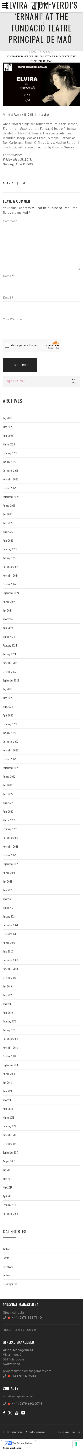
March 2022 (9, 820)
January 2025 (9, 558)
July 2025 (7, 514)
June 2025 (8, 523)
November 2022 (10, 750)
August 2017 (8, 1161)
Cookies (19, 1330)
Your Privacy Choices (22, 1443)
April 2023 (8, 715)
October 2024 (10, 584)
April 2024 (8, 628)
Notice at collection (12, 1448)
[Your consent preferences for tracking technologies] (76, 1444)
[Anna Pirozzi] (41, 6)
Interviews (8, 1266)
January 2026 (9, 462)
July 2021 (7, 881)
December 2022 (11, 741)
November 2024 (10, 575)
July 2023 (7, 689)
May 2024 (8, 619)
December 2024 (11, 567)
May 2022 (8, 803)
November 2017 (10, 1135)
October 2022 (10, 759)
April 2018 (8, 1109)
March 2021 (8, 907)
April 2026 (8, 435)
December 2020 (11, 925)
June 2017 (7, 1178)
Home (32, 52)
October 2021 (9, 855)
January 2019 (9, 1030)
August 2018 (9, 1074)
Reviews (7, 1275)
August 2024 (9, 602)
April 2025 (8, 540)
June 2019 (8, 995)
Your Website (12, 319)
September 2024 (11, 593)
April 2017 (7, 1196)
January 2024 (9, 654)
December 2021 (10, 838)
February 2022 (10, 829)
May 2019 (7, 1004)
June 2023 (8, 698)
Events (6, 1258)
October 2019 (9, 977)
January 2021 (9, 916)
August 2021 (9, 873)
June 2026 (8, 427)
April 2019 (8, 1012)
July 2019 (7, 986)
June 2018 (8, 1091)
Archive (45, 52)
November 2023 (10, 663)
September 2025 (11, 497)
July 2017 (7, 1170)
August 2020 (9, 942)
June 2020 (8, 951)
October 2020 (10, 934)
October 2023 (10, 671)
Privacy (7, 1330)
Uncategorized (10, 1284)
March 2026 (9, 444)
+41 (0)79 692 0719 (27, 1404)
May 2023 (8, 706)
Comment (10, 221)
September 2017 (10, 1152)
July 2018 (7, 1082)
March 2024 (9, 636)
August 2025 (9, 505)
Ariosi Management (18, 1350)
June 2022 (8, 794)
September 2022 (11, 768)
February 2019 (9, 1021)
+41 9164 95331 (24, 1376)
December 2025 (11, 470)
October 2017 (9, 1144)
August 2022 (9, 776)
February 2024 (10, 645)
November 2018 (10, 1047)
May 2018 (7, 1100)
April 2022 (8, 811)
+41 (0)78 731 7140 (27, 1318)
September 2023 (11, 680)
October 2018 (9, 1056)
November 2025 (10, 479)
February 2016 (9, 1205)
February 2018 (9, 1126)
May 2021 (7, 899)
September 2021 (11, 864)
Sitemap (31, 1330)
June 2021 (8, 890)
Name (7, 276)
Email (7, 298)
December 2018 (10, 1039)
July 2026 (7, 418)
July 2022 (7, 785)
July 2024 (7, 610)
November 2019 (10, 969)
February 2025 (10, 549)
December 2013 (10, 1213)
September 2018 (11, 1065)
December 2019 (10, 960)
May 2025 (8, 532)
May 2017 (7, 1187)
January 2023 (9, 733)
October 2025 (10, 488)
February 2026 (10, 453)
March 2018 (8, 1117)
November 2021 (10, 846)
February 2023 (10, 724)
